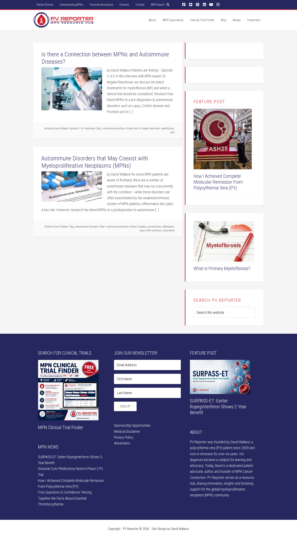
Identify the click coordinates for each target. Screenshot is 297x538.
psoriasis (157, 230)
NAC (172, 132)
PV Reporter (63, 24)
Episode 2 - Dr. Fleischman (82, 128)
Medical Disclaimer (127, 431)
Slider (102, 226)
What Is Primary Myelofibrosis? (222, 268)
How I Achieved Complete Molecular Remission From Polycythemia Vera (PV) (218, 182)
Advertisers (122, 443)
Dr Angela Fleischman (149, 128)
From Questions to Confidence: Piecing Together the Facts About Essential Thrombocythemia (65, 498)
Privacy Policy (123, 437)
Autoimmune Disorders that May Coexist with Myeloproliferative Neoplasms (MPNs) (94, 162)
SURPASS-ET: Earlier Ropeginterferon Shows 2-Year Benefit (218, 406)
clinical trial (131, 128)
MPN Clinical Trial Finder (60, 427)
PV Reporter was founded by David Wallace (220, 442)
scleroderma (169, 230)
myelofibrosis (167, 128)
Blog (99, 128)
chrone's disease (138, 226)
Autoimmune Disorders (87, 226)
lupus (142, 230)
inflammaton (168, 226)
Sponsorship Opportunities (132, 425)
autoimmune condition (114, 128)
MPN (148, 230)
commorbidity (154, 226)
